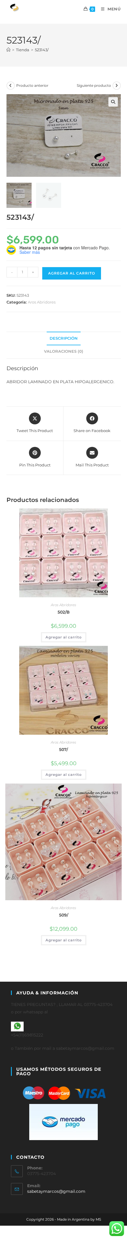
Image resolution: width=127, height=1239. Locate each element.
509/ (63, 915)
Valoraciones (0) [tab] (63, 351)
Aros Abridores (42, 302)
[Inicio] (8, 49)
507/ (63, 749)
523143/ (41, 49)
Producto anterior (32, 85)
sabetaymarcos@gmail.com (56, 1191)
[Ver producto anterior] (10, 85)
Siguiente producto (94, 85)
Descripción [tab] (64, 338)
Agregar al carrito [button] (63, 637)
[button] (113, 102)
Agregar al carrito (71, 273)
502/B (64, 612)
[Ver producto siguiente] (117, 85)
